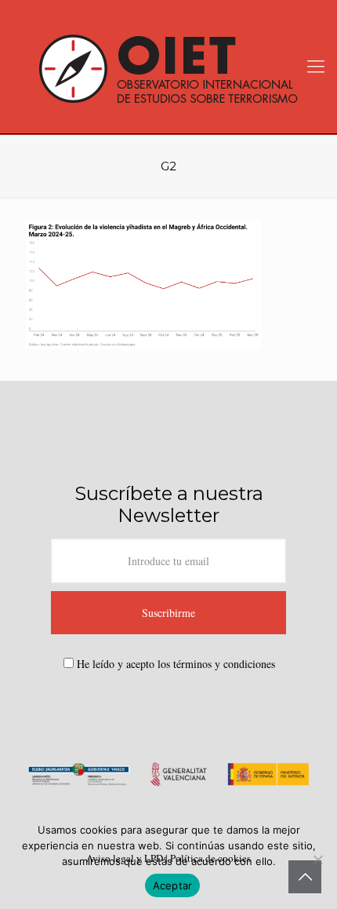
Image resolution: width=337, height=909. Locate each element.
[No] (317, 859)
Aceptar (173, 885)
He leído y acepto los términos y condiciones (176, 663)
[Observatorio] (168, 67)
